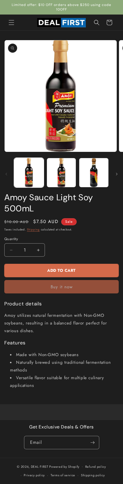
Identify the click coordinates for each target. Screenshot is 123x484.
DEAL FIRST (39, 466)
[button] (11, 22)
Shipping (33, 229)
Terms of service (63, 475)
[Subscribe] (92, 442)
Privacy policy (34, 475)
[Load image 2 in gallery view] (61, 172)
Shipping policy (93, 475)
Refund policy (95, 466)
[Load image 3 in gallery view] (94, 172)
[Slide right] (116, 174)
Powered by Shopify (64, 466)
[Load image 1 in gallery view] (29, 172)
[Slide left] (6, 174)
